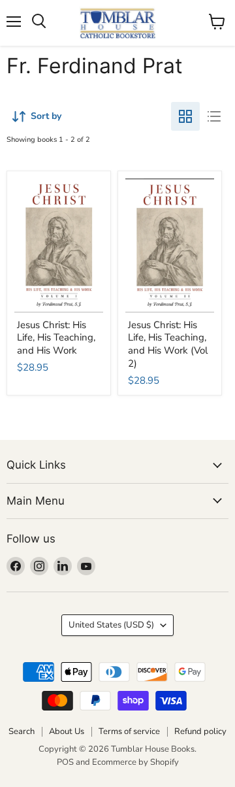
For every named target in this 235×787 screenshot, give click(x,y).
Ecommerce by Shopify (135, 762)
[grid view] (185, 116)
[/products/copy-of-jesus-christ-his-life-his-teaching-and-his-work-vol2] (170, 245)
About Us (66, 731)
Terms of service (129, 731)
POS (65, 762)
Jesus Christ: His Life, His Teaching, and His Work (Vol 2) (168, 344)
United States (111, 625)
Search (21, 731)
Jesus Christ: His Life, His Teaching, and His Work (56, 337)
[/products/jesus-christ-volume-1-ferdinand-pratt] (59, 245)
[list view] (214, 116)
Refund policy (200, 731)
